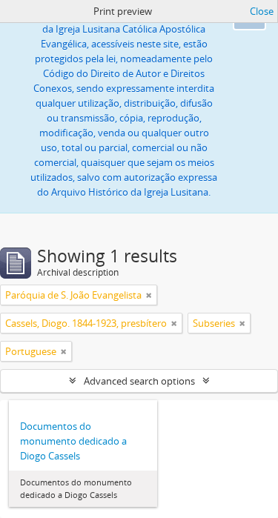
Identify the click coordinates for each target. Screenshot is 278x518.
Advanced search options (139, 381)
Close (262, 11)
